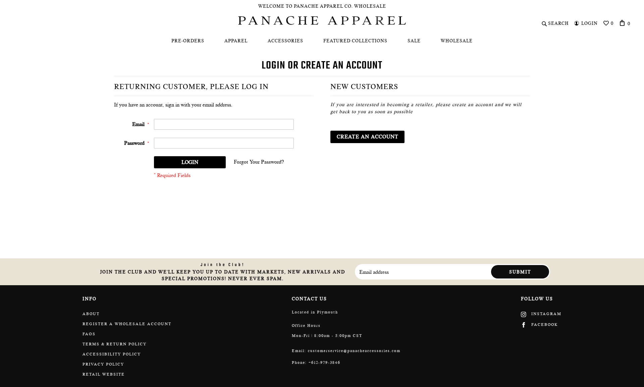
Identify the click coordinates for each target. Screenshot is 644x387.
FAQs (89, 334)
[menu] (322, 40)
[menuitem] (187, 40)
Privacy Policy (103, 364)
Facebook (544, 324)
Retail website (104, 374)
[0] (622, 23)
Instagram (545, 313)
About (91, 313)
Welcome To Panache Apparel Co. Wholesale (322, 6)
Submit (520, 271)
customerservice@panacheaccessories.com (354, 350)
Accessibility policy (112, 354)
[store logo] (322, 20)
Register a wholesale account (127, 323)
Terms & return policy (115, 344)
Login (589, 23)
